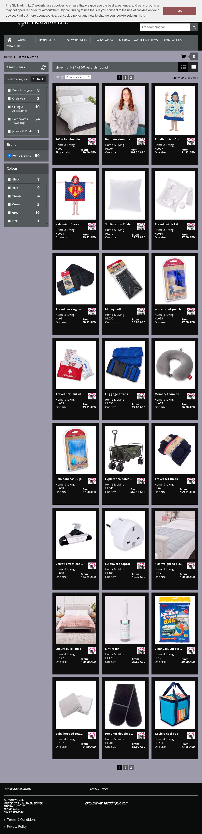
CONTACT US (173, 40)
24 (182, 78)
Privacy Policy (17, 826)
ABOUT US (25, 40)
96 (194, 78)
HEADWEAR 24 (103, 40)
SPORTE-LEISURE (49, 40)
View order (14, 46)
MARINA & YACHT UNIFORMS (138, 40)
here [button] (142, 15)
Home (8, 57)
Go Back (38, 79)
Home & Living (28, 57)
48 (188, 78)
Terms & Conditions (21, 819)
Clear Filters (16, 67)
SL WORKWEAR (77, 40)
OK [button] (180, 10)
